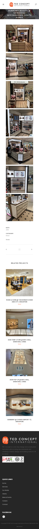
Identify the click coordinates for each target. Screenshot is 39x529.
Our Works (5, 490)
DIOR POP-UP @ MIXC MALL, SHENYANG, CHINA (19, 381)
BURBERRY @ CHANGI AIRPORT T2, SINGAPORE (20, 421)
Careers (4, 501)
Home (4, 483)
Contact (5, 504)
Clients (4, 494)
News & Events (6, 497)
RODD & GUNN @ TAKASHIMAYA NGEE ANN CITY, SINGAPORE (19, 301)
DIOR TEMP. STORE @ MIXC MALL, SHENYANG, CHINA (19, 341)
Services (5, 487)
